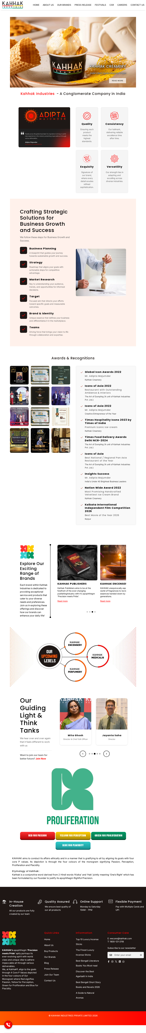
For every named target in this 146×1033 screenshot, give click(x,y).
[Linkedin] (120, 961)
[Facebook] (72, 727)
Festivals (100, 5)
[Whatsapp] (123, 961)
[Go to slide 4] (95, 612)
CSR (112, 5)
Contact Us (49, 980)
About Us (48, 5)
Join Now (41, 758)
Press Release (83, 5)
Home (36, 5)
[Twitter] (116, 961)
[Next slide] (106, 754)
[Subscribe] (141, 955)
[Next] (132, 52)
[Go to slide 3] (92, 612)
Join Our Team (51, 974)
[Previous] (13, 52)
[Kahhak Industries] (12, 5)
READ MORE (117, 81)
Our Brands (64, 5)
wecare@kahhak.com (121, 938)
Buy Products (51, 951)
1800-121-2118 (117, 941)
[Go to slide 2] (90, 612)
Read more (62, 601)
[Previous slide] (83, 754)
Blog (46, 963)
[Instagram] (112, 961)
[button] (19, 375)
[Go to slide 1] (87, 612)
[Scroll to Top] (140, 1017)
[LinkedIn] (79, 727)
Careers (122, 5)
